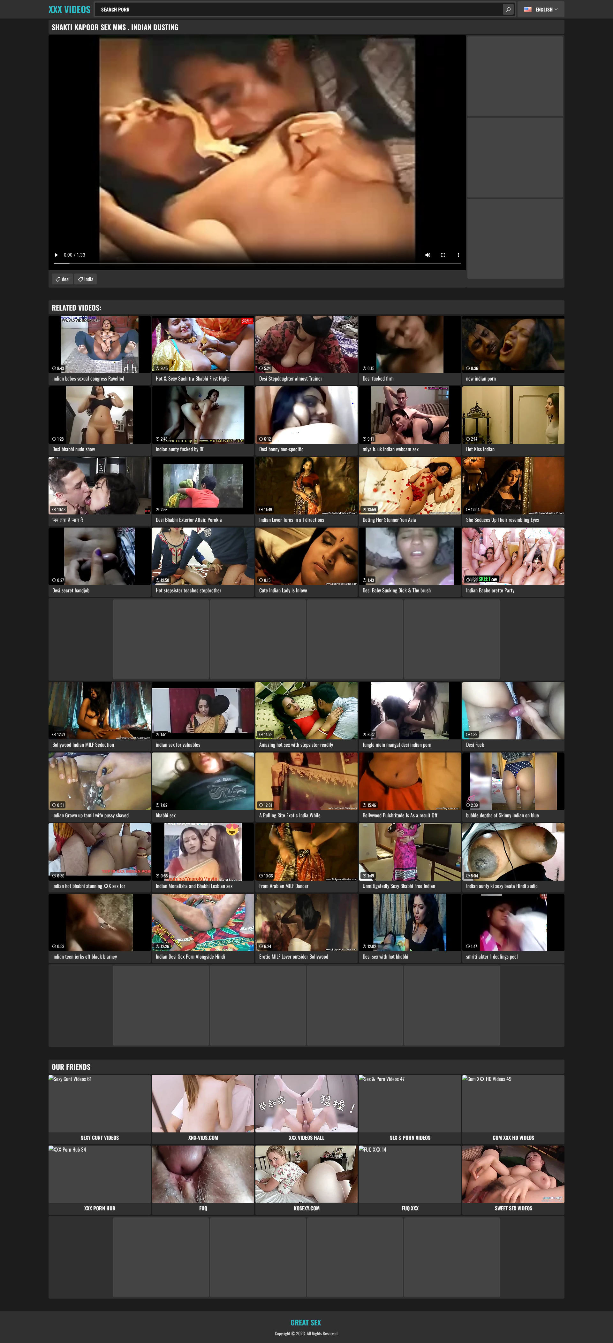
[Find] (508, 9)
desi (66, 279)
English (544, 9)
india (89, 279)
